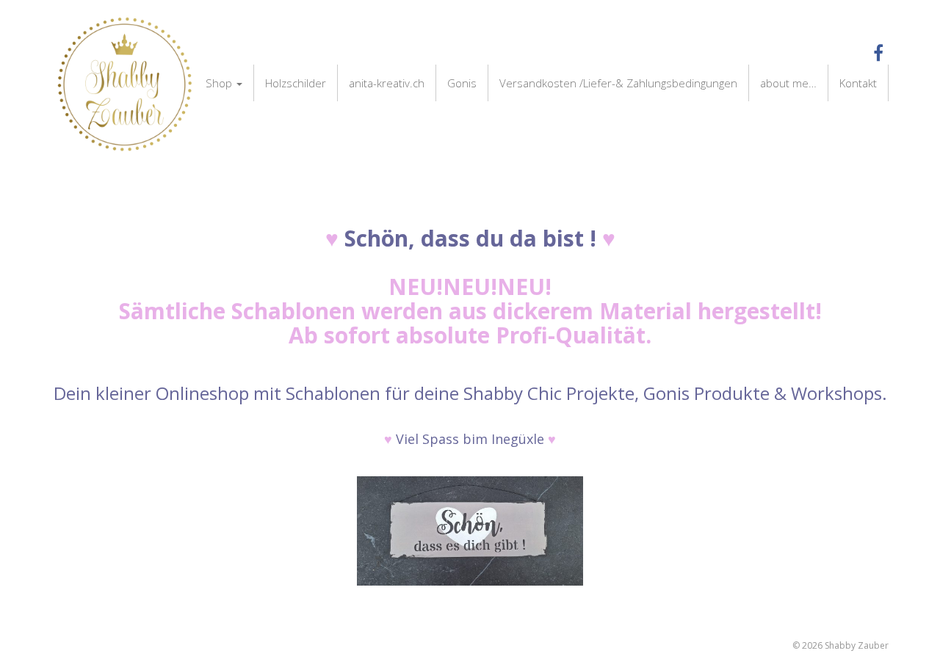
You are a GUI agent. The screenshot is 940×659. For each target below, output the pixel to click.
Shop (220, 83)
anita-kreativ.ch (386, 83)
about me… (788, 83)
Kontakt (858, 83)
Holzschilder (295, 83)
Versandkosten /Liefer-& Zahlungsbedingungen (618, 83)
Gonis (462, 83)
